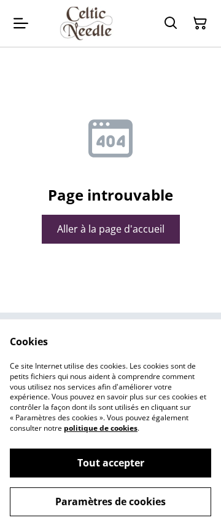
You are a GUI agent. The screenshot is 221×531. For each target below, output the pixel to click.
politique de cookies (101, 428)
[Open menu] (21, 23)
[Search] (170, 23)
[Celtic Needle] (86, 23)
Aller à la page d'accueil (111, 229)
